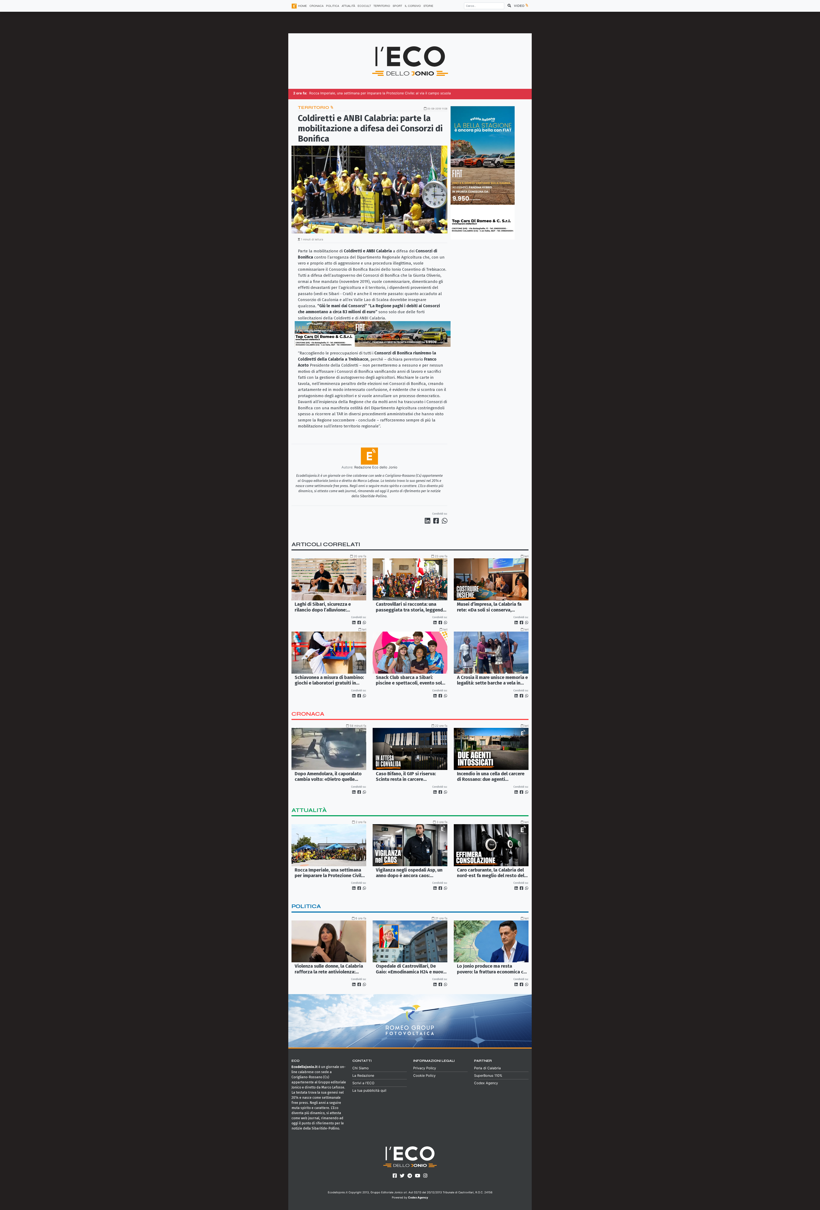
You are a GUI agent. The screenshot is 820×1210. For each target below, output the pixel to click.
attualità (309, 810)
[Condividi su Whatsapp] (444, 521)
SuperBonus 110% (488, 1075)
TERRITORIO (381, 6)
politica (306, 906)
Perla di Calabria (487, 1068)
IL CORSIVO (413, 6)
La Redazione (363, 1075)
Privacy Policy (424, 1068)
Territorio (314, 107)
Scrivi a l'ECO (363, 1083)
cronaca (307, 714)
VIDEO (519, 6)
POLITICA (332, 6)
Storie (428, 6)
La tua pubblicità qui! (369, 1090)
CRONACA (316, 6)
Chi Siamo (360, 1068)
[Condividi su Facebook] (437, 521)
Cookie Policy (424, 1075)
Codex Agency (486, 1083)
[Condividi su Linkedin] (428, 521)
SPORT (397, 6)
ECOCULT (364, 6)
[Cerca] (509, 6)
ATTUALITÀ (348, 6)
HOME (302, 6)
